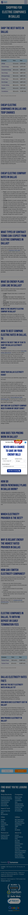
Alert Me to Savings (13, 470)
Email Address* (6, 464)
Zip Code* (4, 458)
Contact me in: (18, 458)
